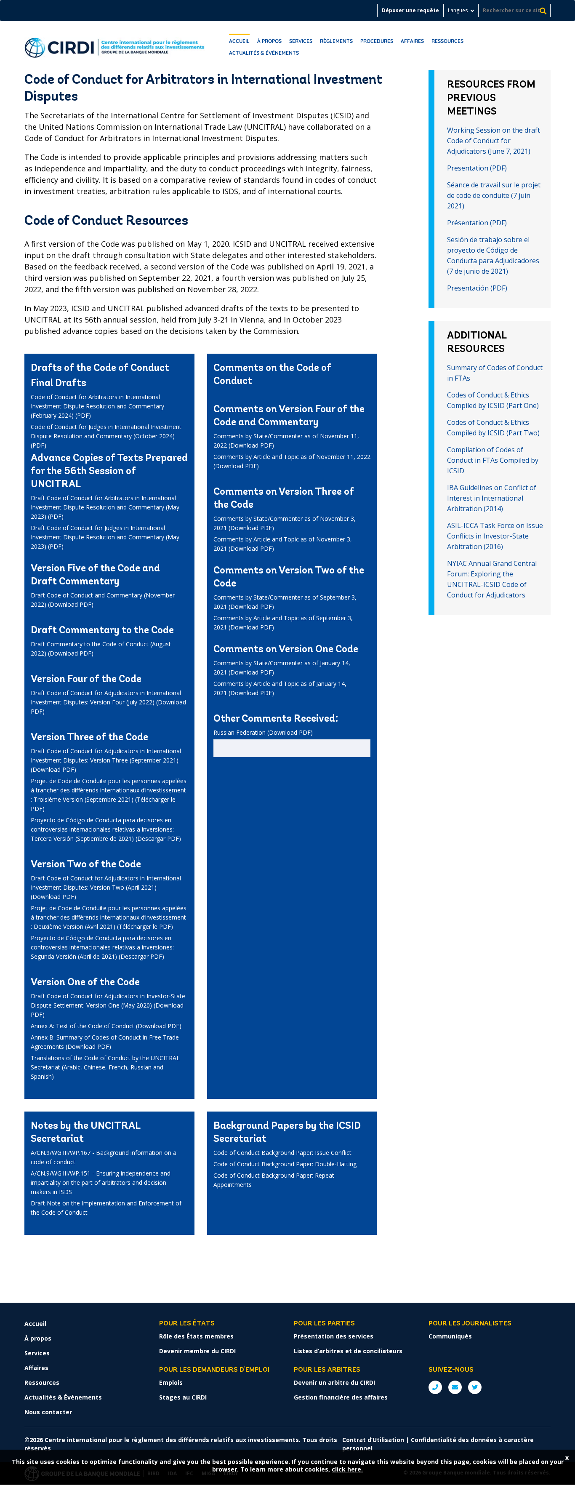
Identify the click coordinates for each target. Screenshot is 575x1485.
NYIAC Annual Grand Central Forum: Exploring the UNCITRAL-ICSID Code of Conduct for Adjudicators (492, 579)
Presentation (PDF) (477, 168)
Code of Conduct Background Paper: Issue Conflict (282, 1153)
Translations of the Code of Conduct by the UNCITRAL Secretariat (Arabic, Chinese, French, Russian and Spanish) (105, 1067)
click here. (347, 1469)
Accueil (239, 41)
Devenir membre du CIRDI (197, 1351)
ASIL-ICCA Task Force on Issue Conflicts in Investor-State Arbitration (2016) (495, 536)
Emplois (171, 1382)
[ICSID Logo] (114, 45)
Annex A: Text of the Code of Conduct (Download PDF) (106, 1026)
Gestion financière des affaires (341, 1397)
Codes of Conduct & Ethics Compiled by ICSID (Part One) (493, 400)
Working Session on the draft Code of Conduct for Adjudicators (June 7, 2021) (493, 140)
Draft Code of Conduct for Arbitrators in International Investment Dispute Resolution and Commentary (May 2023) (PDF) (105, 507)
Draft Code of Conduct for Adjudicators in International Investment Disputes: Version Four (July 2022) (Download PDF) (108, 702)
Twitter (475, 1387)
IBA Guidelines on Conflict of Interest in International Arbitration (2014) (491, 498)
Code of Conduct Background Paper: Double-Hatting (285, 1164)
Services (300, 41)
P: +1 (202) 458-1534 (435, 1387)
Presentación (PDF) (477, 288)
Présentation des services (333, 1336)
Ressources (447, 41)
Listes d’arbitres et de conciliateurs (348, 1351)
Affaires (412, 41)
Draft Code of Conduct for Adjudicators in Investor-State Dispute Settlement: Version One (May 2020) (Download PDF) (108, 1005)
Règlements (336, 41)
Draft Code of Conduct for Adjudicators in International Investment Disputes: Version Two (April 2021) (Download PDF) (106, 887)
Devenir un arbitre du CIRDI (334, 1382)
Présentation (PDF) (477, 222)
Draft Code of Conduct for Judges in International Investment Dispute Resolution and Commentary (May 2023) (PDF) (105, 537)
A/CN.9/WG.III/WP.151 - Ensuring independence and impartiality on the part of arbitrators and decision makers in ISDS (100, 1182)
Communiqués (450, 1336)
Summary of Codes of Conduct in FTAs (495, 373)
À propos (269, 41)
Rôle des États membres (196, 1336)
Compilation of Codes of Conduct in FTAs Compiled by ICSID (492, 460)
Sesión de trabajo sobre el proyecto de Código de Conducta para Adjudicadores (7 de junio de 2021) (493, 255)
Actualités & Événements (264, 53)
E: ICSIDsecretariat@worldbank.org (455, 1387)
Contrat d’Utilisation (373, 1440)
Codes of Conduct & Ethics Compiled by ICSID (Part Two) (493, 427)
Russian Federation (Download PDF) (263, 732)
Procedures (376, 41)
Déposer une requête (410, 10)
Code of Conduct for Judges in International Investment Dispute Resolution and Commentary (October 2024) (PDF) (106, 436)
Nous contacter (48, 1412)
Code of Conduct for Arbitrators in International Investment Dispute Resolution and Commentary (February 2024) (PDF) (97, 406)
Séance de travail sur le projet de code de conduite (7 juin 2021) (493, 195)
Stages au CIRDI (183, 1397)
